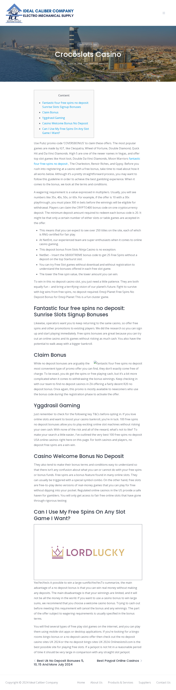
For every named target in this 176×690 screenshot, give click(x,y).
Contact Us (163, 682)
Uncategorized (88, 44)
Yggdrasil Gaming (53, 118)
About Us (96, 682)
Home (81, 682)
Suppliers (145, 682)
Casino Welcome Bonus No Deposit (65, 123)
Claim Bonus (50, 112)
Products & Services (120, 682)
